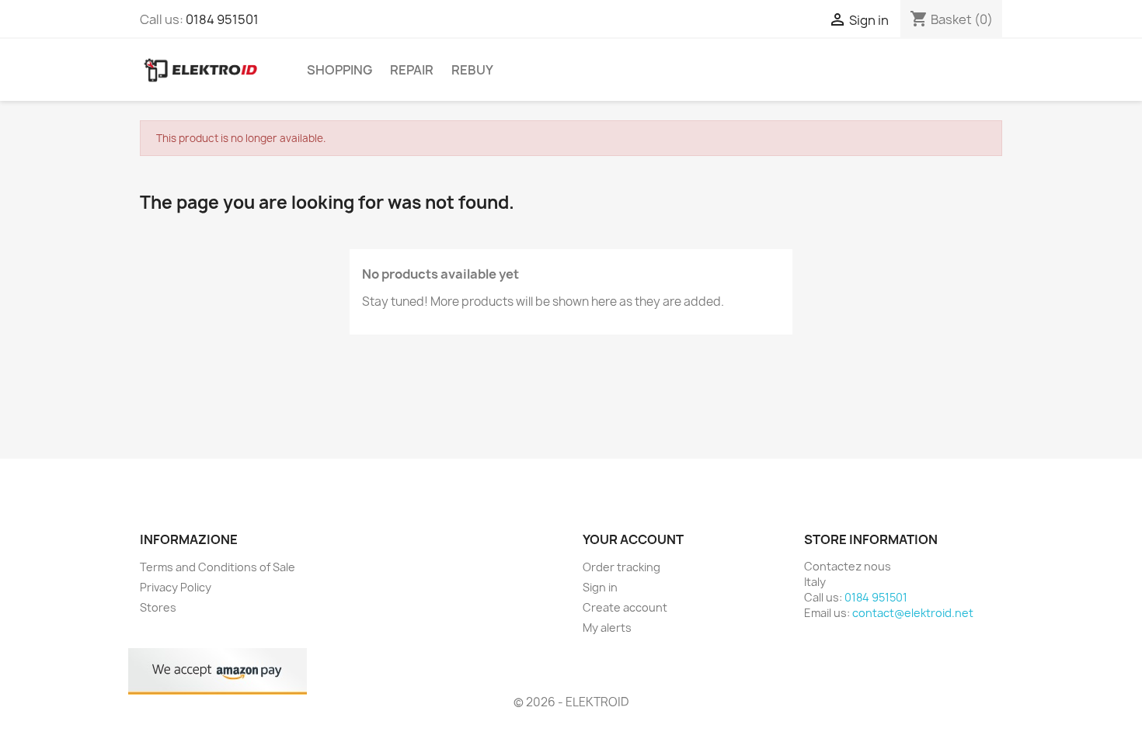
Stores (158, 607)
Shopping (339, 69)
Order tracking (621, 567)
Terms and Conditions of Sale (217, 567)
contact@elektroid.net (912, 612)
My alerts (607, 627)
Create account (625, 607)
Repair (411, 69)
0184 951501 (222, 19)
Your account (633, 539)
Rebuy (472, 69)
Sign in (600, 587)
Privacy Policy (175, 587)
